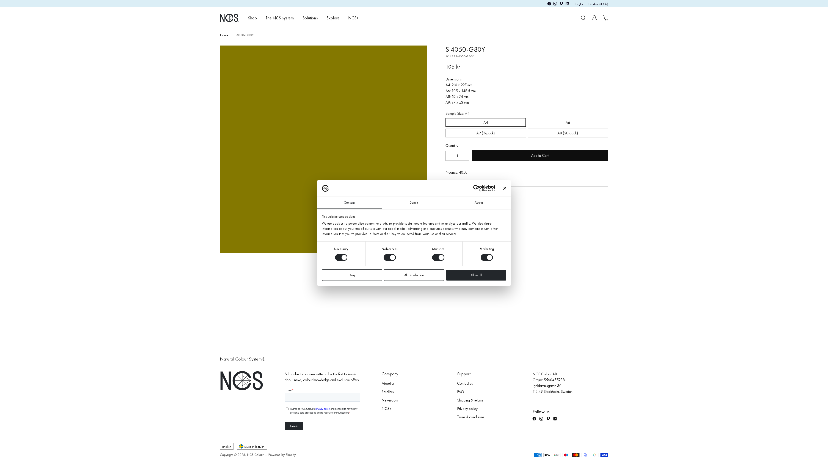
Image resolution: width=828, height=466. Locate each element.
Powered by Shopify (282, 454)
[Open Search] (583, 18)
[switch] (390, 257)
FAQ (460, 391)
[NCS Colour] (229, 18)
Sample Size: (457, 113)
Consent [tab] (349, 202)
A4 (485, 122)
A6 (568, 122)
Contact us (465, 383)
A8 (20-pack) (567, 133)
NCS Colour (255, 454)
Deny (352, 275)
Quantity (451, 145)
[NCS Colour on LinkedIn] (567, 4)
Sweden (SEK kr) (598, 4)
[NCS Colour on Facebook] (549, 4)
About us (388, 383)
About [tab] (479, 202)
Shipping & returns (470, 400)
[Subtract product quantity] (449, 156)
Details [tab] (414, 202)
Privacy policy (467, 408)
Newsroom (390, 400)
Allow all (476, 275)
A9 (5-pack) (485, 133)
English (580, 4)
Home (224, 35)
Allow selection (414, 275)
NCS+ (387, 408)
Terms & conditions (470, 416)
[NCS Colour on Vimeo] (561, 4)
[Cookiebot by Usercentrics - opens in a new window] (476, 188)
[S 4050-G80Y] (323, 149)
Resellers (388, 391)
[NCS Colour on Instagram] (555, 4)
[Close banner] (504, 188)
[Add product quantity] (465, 156)
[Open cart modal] (606, 18)
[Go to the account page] (594, 18)
